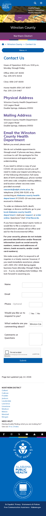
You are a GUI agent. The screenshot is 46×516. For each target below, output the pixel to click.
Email (7, 294)
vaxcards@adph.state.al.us (17, 189)
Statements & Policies (31, 504)
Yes (32, 313)
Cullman (5, 393)
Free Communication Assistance (17, 507)
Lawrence (6, 404)
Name (8, 284)
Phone (8, 303)
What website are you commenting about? (16, 325)
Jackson (5, 398)
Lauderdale (6, 401)
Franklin (5, 396)
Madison (5, 409)
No (38, 313)
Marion (4, 411)
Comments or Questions (11, 336)
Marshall (5, 414)
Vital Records (32, 218)
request (29, 215)
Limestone (6, 406)
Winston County (14, 44)
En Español (9, 504)
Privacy (18, 504)
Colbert (5, 390)
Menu (22, 50)
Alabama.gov (36, 507)
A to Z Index (14, 426)
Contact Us (31, 44)
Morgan (5, 417)
